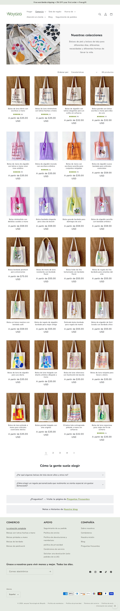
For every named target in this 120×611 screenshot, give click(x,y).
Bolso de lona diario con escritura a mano (18, 110)
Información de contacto (105, 606)
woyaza (26, 603)
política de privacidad (53, 545)
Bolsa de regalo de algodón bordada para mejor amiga (46, 323)
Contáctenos (86, 533)
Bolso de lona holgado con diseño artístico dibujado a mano (46, 375)
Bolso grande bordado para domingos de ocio (74, 220)
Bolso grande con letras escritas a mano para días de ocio (102, 111)
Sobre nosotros (87, 528)
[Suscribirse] (50, 572)
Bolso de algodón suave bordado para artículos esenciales (102, 166)
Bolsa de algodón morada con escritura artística (46, 165)
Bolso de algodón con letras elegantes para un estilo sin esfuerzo (74, 111)
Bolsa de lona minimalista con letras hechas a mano (46, 110)
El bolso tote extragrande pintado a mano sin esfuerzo (74, 427)
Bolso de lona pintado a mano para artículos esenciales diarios (18, 427)
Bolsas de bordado (14, 541)
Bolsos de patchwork (15, 546)
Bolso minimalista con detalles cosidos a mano (18, 220)
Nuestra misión (87, 537)
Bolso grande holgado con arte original (46, 426)
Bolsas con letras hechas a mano (20, 533)
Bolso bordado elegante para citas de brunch (46, 220)
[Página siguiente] (74, 453)
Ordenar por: (63, 72)
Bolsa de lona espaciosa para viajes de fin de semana (102, 427)
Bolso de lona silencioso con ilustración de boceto (74, 374)
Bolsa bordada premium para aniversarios (18, 271)
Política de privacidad (73, 603)
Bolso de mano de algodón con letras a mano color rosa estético (18, 166)
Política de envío (108, 603)
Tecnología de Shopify (37, 603)
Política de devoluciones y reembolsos (55, 539)
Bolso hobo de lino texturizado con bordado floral (74, 272)
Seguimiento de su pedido (55, 528)
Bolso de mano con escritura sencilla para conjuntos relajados (74, 166)
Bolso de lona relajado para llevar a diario (101, 374)
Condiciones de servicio (54, 549)
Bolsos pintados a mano (17, 537)
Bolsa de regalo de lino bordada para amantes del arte (102, 272)
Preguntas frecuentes (90, 546)
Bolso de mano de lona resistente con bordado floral (46, 272)
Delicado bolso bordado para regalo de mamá (74, 323)
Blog (83, 541)
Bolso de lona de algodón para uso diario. (18, 374)
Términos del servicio (91, 603)
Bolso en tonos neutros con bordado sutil (18, 323)
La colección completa (16, 528)
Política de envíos (51, 533)
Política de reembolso (55, 603)
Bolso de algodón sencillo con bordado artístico (102, 220)
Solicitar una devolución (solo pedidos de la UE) (57, 555)
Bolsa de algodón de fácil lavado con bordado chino (101, 323)
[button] (40, 11)
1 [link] (46, 452)
